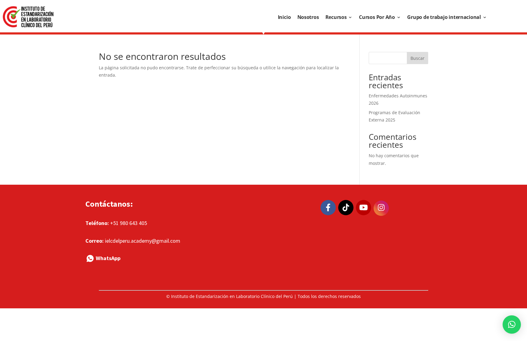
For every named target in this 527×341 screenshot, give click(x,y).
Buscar (417, 58)
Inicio (284, 17)
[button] (512, 324)
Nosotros (308, 17)
